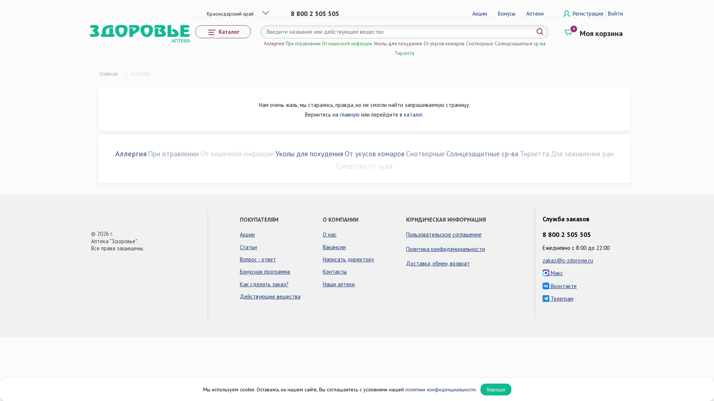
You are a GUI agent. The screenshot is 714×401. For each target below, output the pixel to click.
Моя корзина (601, 33)
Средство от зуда (364, 166)
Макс (556, 273)
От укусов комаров (444, 43)
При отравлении (303, 43)
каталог (413, 114)
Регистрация (589, 13)
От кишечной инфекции (347, 43)
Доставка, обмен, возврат (438, 263)
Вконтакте (563, 286)
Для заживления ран (582, 153)
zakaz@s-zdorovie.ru (568, 260)
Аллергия (274, 43)
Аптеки (535, 13)
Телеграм (561, 298)
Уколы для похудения (398, 43)
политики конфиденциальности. (441, 389)
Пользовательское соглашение (444, 234)
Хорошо (495, 389)
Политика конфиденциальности (445, 248)
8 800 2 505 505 (315, 13)
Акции (479, 13)
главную (350, 114)
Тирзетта (404, 53)
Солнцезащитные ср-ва (520, 43)
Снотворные (479, 43)
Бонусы (506, 13)
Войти (615, 13)
